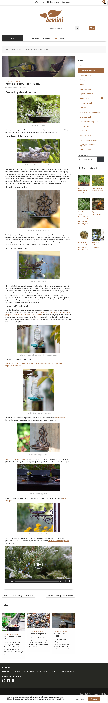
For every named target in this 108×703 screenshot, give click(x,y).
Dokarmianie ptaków (17, 49)
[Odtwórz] (8, 581)
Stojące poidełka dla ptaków (15, 459)
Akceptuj (94, 699)
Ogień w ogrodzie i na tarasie (96, 214)
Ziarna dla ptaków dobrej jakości (13, 637)
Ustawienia (80, 699)
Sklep (7, 49)
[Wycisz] (65, 581)
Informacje (46, 38)
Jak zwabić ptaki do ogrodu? (60, 634)
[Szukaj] (77, 28)
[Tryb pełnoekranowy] (69, 581)
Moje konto (35, 38)
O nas (62, 38)
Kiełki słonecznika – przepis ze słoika (59, 596)
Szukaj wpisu (83, 155)
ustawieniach (11, 701)
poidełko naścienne (60, 418)
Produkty (10, 38)
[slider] (37, 581)
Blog (55, 38)
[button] (38, 564)
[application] (38, 564)
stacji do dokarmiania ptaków (58, 541)
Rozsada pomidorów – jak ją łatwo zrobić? (19, 596)
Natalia (23, 87)
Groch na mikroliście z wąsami (82, 190)
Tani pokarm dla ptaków (37, 633)
